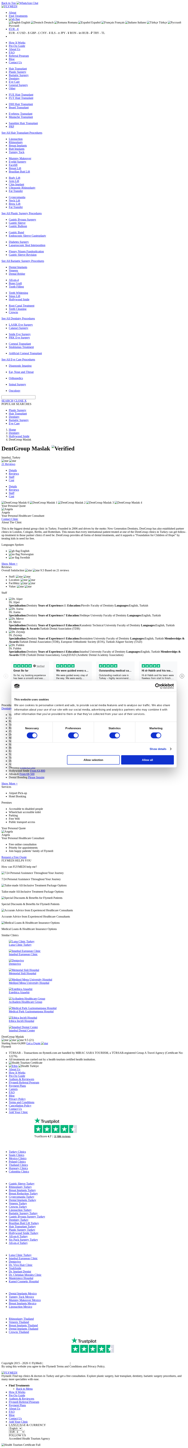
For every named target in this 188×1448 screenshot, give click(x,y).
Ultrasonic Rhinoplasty (22, 187)
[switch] (73, 735)
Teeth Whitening (18, 292)
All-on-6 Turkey (18, 1236)
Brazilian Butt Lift (19, 171)
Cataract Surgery (18, 328)
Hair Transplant (18, 68)
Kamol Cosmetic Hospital (24, 1281)
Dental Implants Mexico (23, 1293)
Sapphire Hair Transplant (23, 123)
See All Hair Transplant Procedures (21, 132)
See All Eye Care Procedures (18, 359)
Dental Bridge (17, 273)
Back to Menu (24, 1388)
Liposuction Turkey (20, 1210)
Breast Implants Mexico (22, 1303)
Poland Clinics (17, 1161)
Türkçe (162, 22)
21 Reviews (8, 464)
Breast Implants (18, 145)
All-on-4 (14, 280)
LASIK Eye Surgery (21, 324)
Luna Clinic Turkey (20, 1255)
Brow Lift (14, 203)
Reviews (14, 473)
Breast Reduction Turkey (23, 1193)
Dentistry (14, 78)
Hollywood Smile (19, 299)
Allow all (147, 759)
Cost (11, 480)
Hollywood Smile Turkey (23, 1233)
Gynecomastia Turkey (21, 1196)
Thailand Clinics (18, 1164)
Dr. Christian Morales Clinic (25, 1274)
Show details (158, 748)
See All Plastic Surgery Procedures (21, 213)
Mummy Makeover (20, 158)
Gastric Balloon (18, 226)
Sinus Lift (14, 296)
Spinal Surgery (17, 384)
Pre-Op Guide (17, 45)
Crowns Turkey (18, 1206)
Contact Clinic (9, 519)
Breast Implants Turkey (22, 1190)
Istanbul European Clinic (23, 1258)
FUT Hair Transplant (21, 97)
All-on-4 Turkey (18, 1242)
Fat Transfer (16, 191)
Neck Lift (14, 200)
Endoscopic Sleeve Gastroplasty (27, 235)
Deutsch (48, 22)
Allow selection (93, 759)
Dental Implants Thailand (23, 1328)
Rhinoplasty (16, 142)
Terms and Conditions (21, 1102)
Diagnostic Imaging (20, 365)
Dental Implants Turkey (22, 1200)
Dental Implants (18, 267)
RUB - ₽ (87, 32)
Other (12, 88)
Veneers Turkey (18, 1203)
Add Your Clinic (18, 1112)
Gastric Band (16, 232)
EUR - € (14, 29)
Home (12, 429)
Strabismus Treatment (21, 347)
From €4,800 (37, 770)
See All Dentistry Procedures (18, 318)
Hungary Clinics (18, 1168)
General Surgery (18, 85)
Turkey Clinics (17, 1151)
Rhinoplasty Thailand (21, 1318)
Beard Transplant (19, 107)
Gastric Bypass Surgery (22, 219)
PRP (11, 126)
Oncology (14, 390)
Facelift (13, 165)
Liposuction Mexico (20, 1306)
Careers (13, 1089)
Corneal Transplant (20, 343)
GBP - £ (35, 32)
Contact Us (15, 62)
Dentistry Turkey (18, 1219)
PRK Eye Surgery (19, 337)
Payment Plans (17, 1085)
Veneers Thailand (19, 1322)
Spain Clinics (16, 1155)
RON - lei (76, 32)
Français (119, 22)
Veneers (13, 270)
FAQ (12, 52)
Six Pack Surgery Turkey (23, 1239)
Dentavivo (15, 1261)
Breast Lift (15, 168)
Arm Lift (14, 181)
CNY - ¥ (45, 32)
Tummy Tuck (16, 152)
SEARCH (7, 400)
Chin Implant (16, 184)
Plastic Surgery (17, 71)
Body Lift (14, 177)
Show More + (9, 563)
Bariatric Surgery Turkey (23, 1213)
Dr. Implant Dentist (20, 1271)
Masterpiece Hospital (21, 1278)
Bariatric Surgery (19, 75)
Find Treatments (18, 15)
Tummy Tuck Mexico (21, 1296)
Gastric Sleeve (17, 222)
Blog (12, 59)
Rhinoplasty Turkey (20, 1186)
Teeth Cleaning (17, 308)
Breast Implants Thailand (23, 1325)
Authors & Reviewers (21, 1079)
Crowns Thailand (19, 1332)
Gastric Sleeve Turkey (22, 1183)
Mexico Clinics (17, 1158)
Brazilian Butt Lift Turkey (24, 1223)
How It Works (17, 42)
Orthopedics (16, 378)
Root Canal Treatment (21, 305)
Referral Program (19, 55)
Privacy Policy (17, 1099)
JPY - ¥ (65, 32)
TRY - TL (99, 32)
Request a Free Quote (14, 857)
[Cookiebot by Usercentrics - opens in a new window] (158, 686)
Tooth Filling (16, 286)
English (25, 22)
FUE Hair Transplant (21, 94)
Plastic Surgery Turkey (22, 1229)
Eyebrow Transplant (20, 113)
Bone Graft (15, 283)
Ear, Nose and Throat (21, 371)
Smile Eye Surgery (20, 334)
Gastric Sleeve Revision (23, 254)
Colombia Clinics (19, 1171)
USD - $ (24, 32)
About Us (14, 49)
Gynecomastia (17, 197)
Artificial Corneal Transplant (25, 353)
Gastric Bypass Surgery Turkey (27, 1216)
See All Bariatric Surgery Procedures (22, 260)
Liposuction (16, 138)
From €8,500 (27, 774)
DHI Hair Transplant (21, 104)
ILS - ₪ (55, 32)
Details (13, 470)
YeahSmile (15, 1268)
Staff (11, 476)
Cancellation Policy (20, 1105)
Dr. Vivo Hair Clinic (20, 1264)
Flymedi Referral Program (24, 1082)
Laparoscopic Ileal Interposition (27, 245)
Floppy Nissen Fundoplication (26, 251)
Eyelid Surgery (17, 161)
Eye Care (14, 81)
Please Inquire (36, 777)
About (12, 12)
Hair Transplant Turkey (22, 1226)
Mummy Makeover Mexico (25, 1300)
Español (96, 22)
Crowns (13, 312)
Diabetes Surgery (19, 241)
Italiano (141, 22)
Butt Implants (16, 148)
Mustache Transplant (21, 117)
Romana (72, 22)
